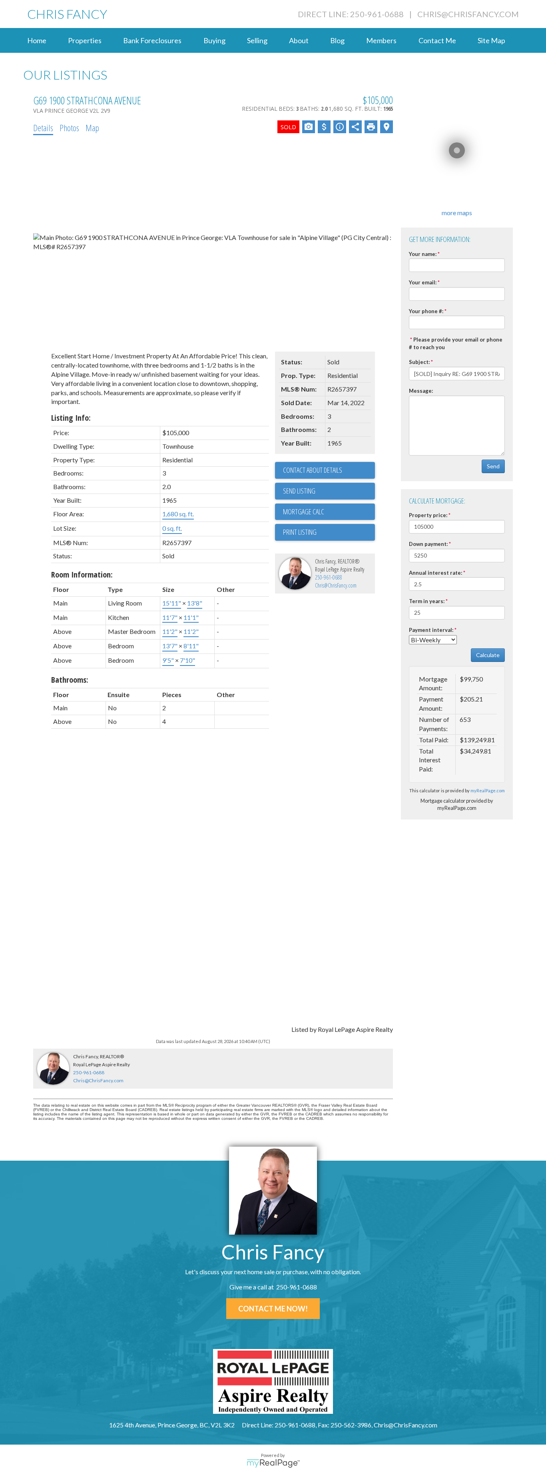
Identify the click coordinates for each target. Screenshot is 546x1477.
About (299, 40)
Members (381, 40)
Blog (337, 40)
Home (36, 40)
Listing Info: (71, 417)
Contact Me (437, 40)
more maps (457, 212)
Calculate (488, 655)
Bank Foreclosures (152, 40)
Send (493, 466)
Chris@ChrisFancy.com (468, 14)
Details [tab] (43, 128)
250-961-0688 (328, 577)
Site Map (491, 40)
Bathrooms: (69, 679)
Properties (85, 40)
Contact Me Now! (273, 1308)
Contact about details (312, 470)
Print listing (300, 532)
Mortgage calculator (329, 512)
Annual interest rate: (435, 573)
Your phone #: (426, 311)
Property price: (428, 515)
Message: (421, 391)
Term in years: (426, 601)
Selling (257, 40)
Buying (214, 40)
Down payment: (428, 544)
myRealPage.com (487, 790)
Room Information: (82, 574)
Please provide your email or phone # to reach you (455, 343)
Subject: (419, 362)
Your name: (422, 254)
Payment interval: (431, 630)
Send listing (299, 491)
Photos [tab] (69, 128)
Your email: (422, 282)
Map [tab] (92, 128)
